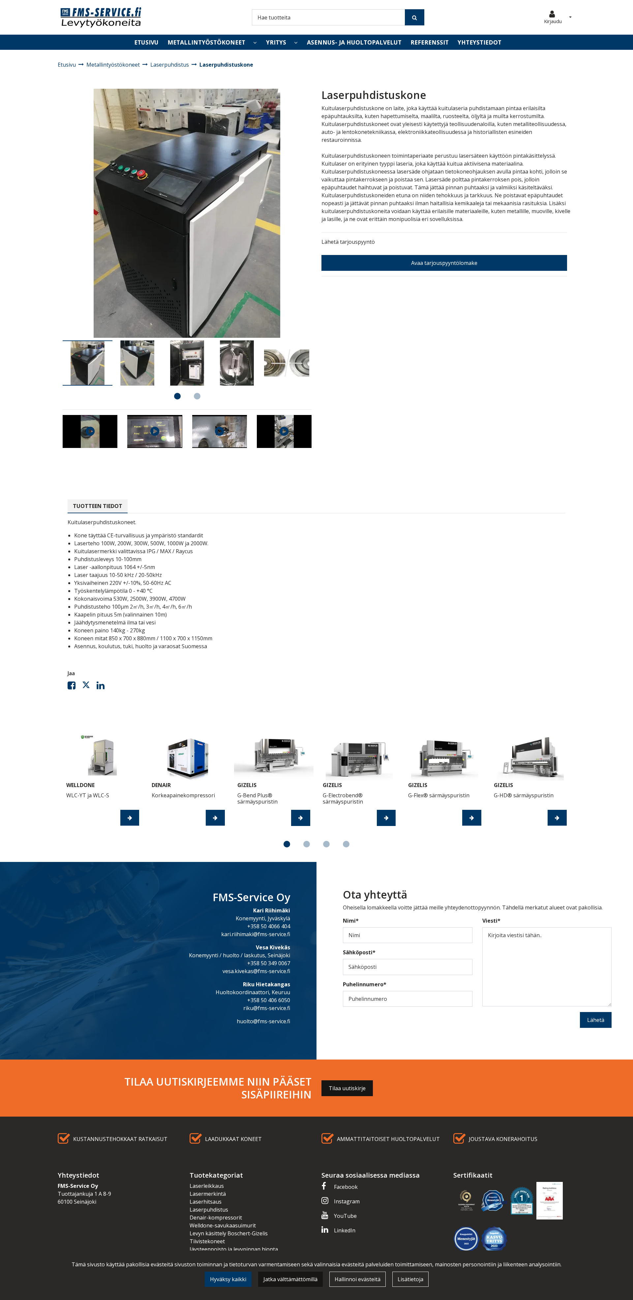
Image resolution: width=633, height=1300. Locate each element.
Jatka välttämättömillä (290, 1279)
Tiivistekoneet (207, 1241)
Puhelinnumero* (364, 984)
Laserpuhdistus (209, 1209)
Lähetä (595, 1020)
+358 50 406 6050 (268, 1000)
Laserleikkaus (207, 1185)
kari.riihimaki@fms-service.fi (255, 934)
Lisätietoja (410, 1279)
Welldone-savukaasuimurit (223, 1225)
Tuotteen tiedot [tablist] (97, 506)
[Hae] (414, 17)
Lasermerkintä (208, 1193)
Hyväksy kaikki (228, 1279)
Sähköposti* (359, 952)
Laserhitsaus (206, 1201)
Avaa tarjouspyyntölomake (444, 263)
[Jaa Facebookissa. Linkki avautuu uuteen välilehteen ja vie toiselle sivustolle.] (75, 686)
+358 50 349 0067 (268, 963)
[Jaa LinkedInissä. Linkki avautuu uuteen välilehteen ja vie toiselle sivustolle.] (103, 686)
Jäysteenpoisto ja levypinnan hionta (234, 1249)
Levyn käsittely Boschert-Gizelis (229, 1233)
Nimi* (351, 920)
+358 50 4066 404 (268, 926)
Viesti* (491, 920)
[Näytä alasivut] (255, 43)
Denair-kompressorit (216, 1217)
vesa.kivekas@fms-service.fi (256, 971)
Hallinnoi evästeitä (357, 1279)
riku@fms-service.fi (266, 1008)
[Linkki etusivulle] (101, 17)
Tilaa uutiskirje (347, 1088)
